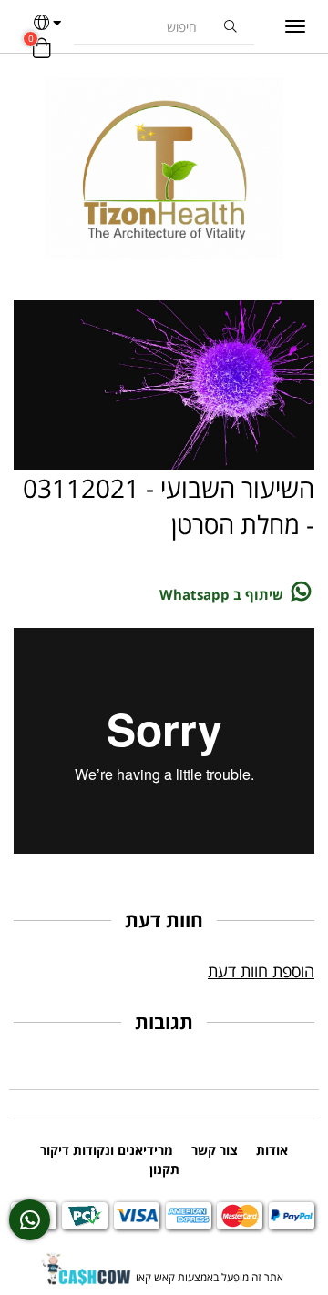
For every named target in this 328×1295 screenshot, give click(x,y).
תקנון (164, 1169)
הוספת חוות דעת (261, 971)
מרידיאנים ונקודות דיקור (106, 1149)
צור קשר (214, 1149)
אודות (272, 1149)
